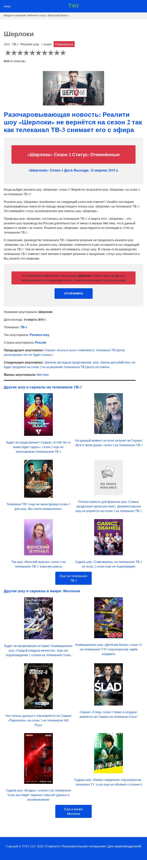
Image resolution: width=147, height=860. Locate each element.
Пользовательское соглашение (84, 846)
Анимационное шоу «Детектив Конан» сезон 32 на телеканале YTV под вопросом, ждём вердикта (108, 649)
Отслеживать (73, 293)
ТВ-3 (23, 327)
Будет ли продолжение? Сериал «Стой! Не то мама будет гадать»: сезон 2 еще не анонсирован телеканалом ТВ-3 (38, 446)
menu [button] (7, 6)
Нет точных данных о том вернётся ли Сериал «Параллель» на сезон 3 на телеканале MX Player (38, 720)
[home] (73, 6)
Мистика (43, 374)
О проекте (52, 846)
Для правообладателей (124, 846)
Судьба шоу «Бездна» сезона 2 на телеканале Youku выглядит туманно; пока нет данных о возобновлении (38, 794)
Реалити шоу (39, 334)
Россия (40, 342)
